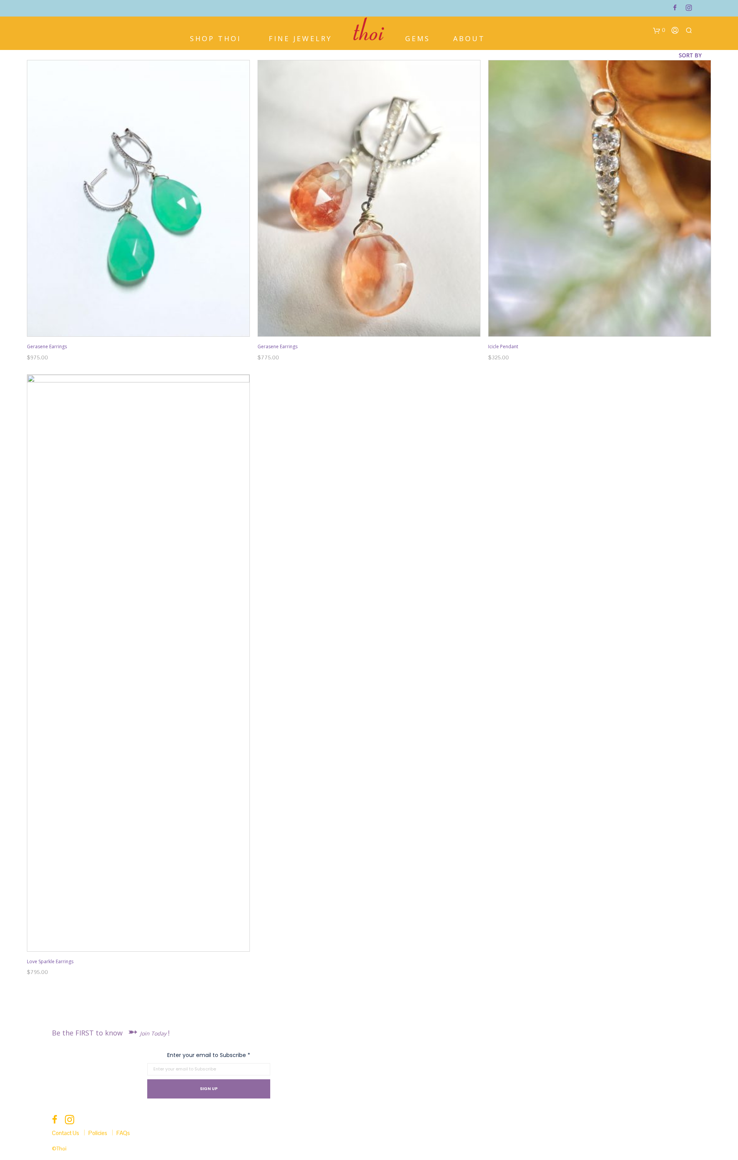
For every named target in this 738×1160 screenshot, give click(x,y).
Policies (97, 1133)
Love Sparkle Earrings (50, 961)
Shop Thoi (215, 38)
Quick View (142, 329)
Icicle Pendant (503, 346)
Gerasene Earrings (47, 346)
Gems (417, 38)
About (469, 38)
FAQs (123, 1133)
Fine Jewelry (300, 38)
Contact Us (65, 1133)
